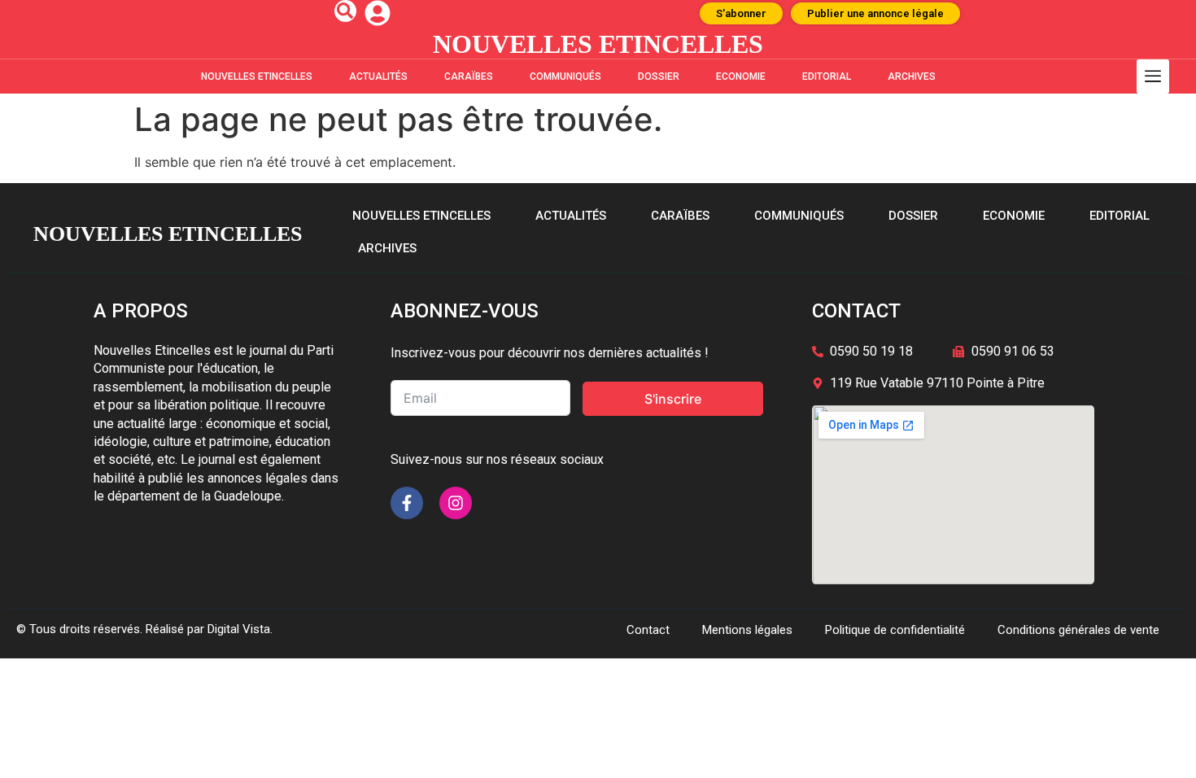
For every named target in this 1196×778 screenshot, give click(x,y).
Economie (741, 76)
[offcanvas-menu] (1153, 76)
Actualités (378, 76)
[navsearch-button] (345, 11)
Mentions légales (747, 630)
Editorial (826, 76)
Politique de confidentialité (895, 630)
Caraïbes (468, 76)
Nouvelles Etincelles (256, 76)
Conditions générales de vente (1078, 630)
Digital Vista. (240, 629)
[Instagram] (455, 503)
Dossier (658, 76)
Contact (648, 630)
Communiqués (565, 76)
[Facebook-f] (407, 503)
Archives (912, 76)
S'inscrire (672, 399)
